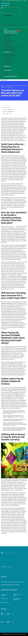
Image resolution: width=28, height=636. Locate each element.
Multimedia (7, 65)
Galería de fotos (5, 602)
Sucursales (7, 70)
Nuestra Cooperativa (10, 33)
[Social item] (2, 2)
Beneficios (7, 66)
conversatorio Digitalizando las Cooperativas (15, 50)
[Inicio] (4, 80)
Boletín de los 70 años (17, 595)
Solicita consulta (8, 17)
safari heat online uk (12, 266)
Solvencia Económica (10, 76)
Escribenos (6, 20)
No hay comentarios (7, 113)
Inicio (5, 29)
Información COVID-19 (4, 595)
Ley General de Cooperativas (16, 599)
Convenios (6, 69)
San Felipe (6, 75)
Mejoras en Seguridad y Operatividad (10, 584)
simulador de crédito (12, 31)
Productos (7, 52)
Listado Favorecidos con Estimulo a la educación (13, 581)
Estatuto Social (4, 598)
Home (2, 85)
